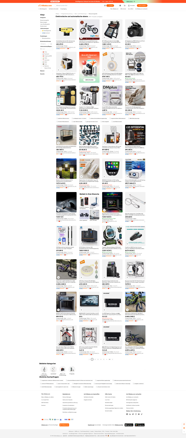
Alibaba (57, 13)
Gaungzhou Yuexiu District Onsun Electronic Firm (66, 79)
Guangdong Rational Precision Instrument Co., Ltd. (135, 219)
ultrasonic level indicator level (104, 386)
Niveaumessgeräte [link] (93, 13)
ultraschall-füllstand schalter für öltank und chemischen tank (79, 380)
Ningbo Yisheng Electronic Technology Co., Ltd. (89, 113)
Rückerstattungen (109, 405)
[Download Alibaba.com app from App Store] (129, 424)
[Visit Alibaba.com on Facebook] (127, 414)
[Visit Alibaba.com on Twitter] (133, 414)
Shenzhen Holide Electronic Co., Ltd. (133, 47)
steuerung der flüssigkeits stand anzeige (103, 383)
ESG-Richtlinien (44, 402)
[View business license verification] (106, 436)
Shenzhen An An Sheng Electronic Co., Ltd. (111, 254)
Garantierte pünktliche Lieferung (70, 402)
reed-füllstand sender (117, 121)
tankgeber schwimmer (139, 383)
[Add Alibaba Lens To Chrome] (64, 424)
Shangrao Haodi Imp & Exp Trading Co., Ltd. (65, 47)
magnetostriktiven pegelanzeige (103, 380)
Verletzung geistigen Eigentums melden (114, 408)
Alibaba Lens (44, 424)
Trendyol (107, 431)
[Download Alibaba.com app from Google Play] (140, 424)
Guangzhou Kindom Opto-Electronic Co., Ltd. (66, 186)
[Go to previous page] (89, 359)
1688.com (77, 431)
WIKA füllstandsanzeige (134, 118)
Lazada (91, 431)
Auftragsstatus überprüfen (132, 402)
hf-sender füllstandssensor (63, 121)
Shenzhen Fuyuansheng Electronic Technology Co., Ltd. (135, 80)
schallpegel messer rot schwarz (79, 118)
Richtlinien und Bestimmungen (70, 412)
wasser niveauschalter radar (64, 383)
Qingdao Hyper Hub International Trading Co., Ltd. (66, 152)
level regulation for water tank (62, 386)
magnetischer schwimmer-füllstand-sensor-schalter (52, 380)
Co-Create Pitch (45, 399)
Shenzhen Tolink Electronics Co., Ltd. (64, 253)
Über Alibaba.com (45, 394)
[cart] (125, 5)
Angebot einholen (88, 399)
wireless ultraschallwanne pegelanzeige (99, 118)
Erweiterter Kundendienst (68, 405)
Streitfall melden (108, 402)
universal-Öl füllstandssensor (48, 383)
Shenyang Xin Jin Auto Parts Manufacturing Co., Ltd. (135, 152)
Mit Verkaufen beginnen (131, 399)
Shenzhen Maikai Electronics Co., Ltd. (110, 152)
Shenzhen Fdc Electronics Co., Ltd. (133, 254)
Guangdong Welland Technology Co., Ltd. (65, 113)
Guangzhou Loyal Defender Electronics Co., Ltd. (66, 219)
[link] (184, 424)
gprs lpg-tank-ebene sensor (92, 121)
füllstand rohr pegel (76, 386)
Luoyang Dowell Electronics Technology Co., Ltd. (112, 113)
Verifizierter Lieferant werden (133, 405)
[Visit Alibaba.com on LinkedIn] (130, 414)
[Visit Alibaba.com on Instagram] (136, 414)
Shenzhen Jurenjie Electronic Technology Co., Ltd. (89, 153)
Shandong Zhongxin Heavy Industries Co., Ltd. (89, 253)
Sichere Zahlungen (67, 397)
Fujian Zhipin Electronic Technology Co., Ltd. (135, 113)
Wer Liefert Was (114, 431)
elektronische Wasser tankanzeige (123, 383)
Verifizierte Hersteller (88, 397)
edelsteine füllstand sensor (63, 118)
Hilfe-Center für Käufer (110, 397)
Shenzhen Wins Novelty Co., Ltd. (109, 221)
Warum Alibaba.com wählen (47, 397)
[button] (105, 5)
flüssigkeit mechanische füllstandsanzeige (82, 383)
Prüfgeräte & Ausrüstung (66, 13)
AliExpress (71, 431)
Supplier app (91, 424)
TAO (103, 431)
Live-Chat (107, 399)
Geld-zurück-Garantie (67, 399)
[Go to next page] (112, 359)
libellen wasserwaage (89, 386)
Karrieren (43, 405)
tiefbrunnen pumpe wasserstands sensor (122, 380)
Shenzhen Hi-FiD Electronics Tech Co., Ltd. (111, 79)
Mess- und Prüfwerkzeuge (81, 13)
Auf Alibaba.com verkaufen (132, 397)
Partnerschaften (130, 408)
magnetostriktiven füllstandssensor (118, 118)
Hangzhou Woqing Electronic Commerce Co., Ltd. (89, 187)
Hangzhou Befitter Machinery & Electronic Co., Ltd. (112, 47)
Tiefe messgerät (105, 121)
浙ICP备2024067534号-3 (130, 435)
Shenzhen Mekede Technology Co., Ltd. (111, 187)
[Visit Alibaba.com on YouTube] (139, 414)
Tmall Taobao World (84, 431)
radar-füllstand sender (77, 121)
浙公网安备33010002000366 (117, 435)
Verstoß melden (108, 410)
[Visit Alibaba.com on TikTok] (142, 414)
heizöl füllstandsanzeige (47, 386)
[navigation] (46, 186)
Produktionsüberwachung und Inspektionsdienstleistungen (69, 409)
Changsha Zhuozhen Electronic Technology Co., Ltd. (135, 186)
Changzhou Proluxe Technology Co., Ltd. (88, 47)
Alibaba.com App (119, 424)
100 (109, 359)
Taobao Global (98, 431)
